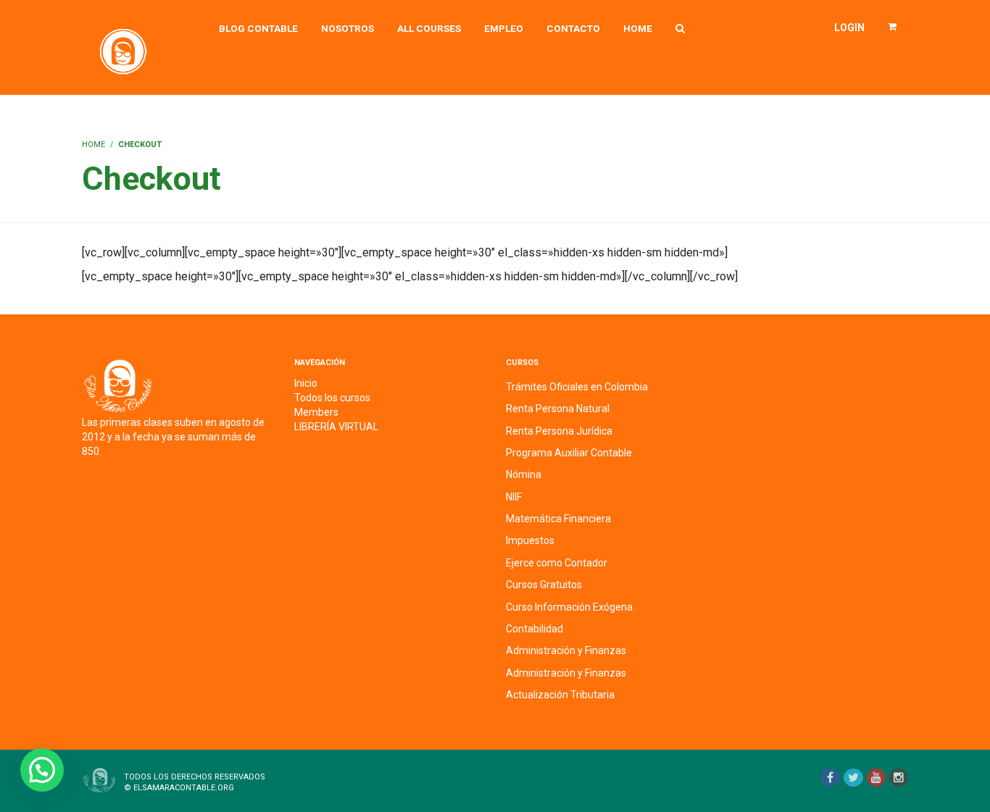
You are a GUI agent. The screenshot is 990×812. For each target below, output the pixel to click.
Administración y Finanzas (566, 650)
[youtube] (876, 778)
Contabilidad (534, 629)
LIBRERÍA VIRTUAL (336, 426)
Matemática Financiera (558, 518)
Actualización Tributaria (560, 694)
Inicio (305, 383)
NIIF (514, 497)
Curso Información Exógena (569, 607)
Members (316, 412)
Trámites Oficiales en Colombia (577, 387)
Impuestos (530, 540)
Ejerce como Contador (556, 563)
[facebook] (830, 778)
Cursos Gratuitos (544, 584)
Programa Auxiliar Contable (569, 453)
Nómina (523, 474)
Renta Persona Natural (558, 408)
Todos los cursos (332, 397)
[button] (42, 770)
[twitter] (853, 778)
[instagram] (898, 778)
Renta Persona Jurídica (559, 431)
